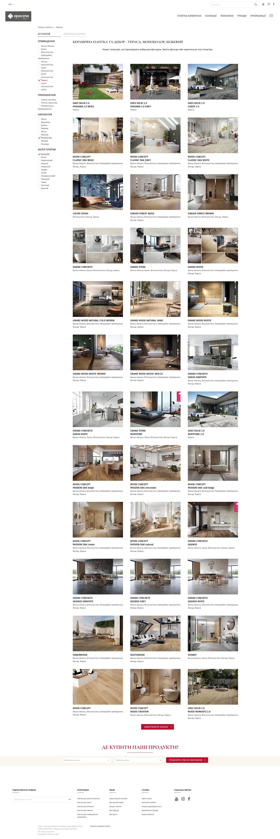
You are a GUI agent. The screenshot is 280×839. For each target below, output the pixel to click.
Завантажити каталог (118, 798)
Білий (43, 157)
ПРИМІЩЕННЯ (46, 41)
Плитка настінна (48, 100)
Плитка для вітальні (85, 806)
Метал (44, 132)
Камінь (44, 125)
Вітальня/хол (47, 52)
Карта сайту (147, 798)
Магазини (227, 16)
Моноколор (46, 138)
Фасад (44, 62)
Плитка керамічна (189, 16)
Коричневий (46, 160)
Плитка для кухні (84, 802)
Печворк (45, 144)
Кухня (44, 49)
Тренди (241, 16)
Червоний (45, 167)
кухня (43, 68)
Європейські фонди (150, 810)
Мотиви (44, 141)
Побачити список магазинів (185, 760)
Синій (43, 173)
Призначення (47, 95)
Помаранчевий (48, 176)
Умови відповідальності (151, 806)
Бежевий (45, 154)
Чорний (44, 164)
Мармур (44, 128)
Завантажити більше (156, 727)
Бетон (44, 119)
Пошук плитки (75, 34)
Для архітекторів (116, 802)
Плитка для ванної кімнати (88, 798)
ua (10, 4)
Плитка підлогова (49, 103)
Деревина (45, 122)
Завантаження (148, 814)
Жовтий (44, 188)
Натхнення (45, 114)
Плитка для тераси (85, 810)
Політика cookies (149, 802)
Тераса (44, 80)
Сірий (43, 182)
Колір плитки (47, 149)
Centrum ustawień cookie (100, 826)
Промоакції (258, 16)
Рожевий (45, 179)
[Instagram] (268, 4)
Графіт (44, 170)
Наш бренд (114, 810)
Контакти (113, 814)
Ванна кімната (47, 46)
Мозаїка (44, 135)
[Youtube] (263, 4)
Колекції (211, 16)
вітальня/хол (47, 65)
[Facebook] (273, 4)
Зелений (45, 185)
